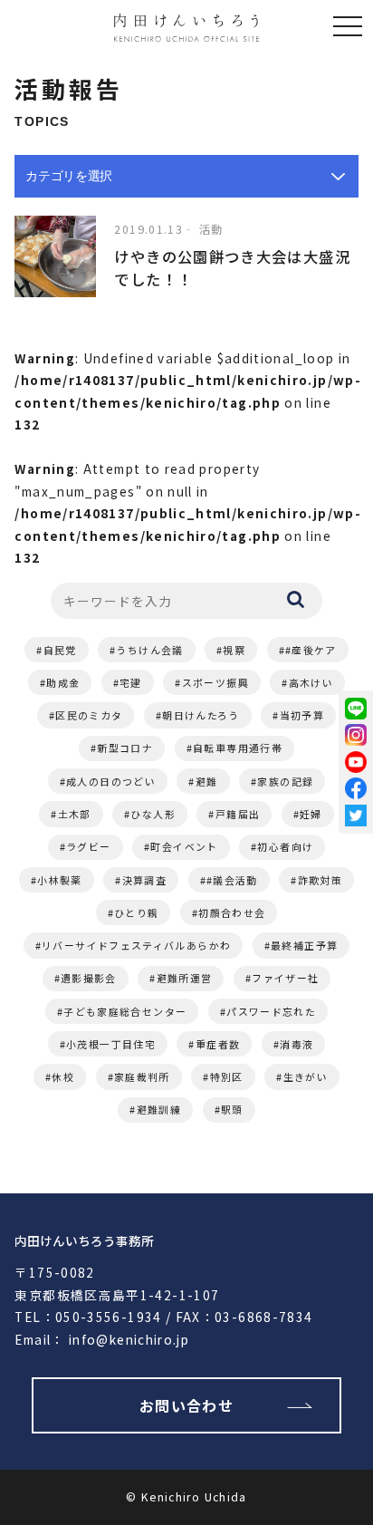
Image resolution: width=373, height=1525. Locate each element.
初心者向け (285, 846)
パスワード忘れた (271, 1011)
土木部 (74, 813)
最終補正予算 (304, 945)
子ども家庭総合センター (124, 1011)
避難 (207, 781)
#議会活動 (232, 880)
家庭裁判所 (142, 1076)
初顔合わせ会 (231, 912)
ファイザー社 (285, 977)
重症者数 (218, 1044)
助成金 (63, 682)
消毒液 (296, 1044)
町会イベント (183, 846)
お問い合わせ (186, 1405)
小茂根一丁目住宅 (111, 1044)
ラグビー (88, 846)
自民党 (60, 649)
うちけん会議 (149, 649)
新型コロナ (125, 747)
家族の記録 (285, 781)
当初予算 (302, 715)
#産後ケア (311, 649)
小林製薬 (59, 880)
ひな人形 (152, 813)
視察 (234, 649)
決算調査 (144, 880)
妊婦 (311, 813)
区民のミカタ (88, 715)
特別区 (227, 1076)
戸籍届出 (237, 813)
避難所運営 (185, 977)
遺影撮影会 (89, 977)
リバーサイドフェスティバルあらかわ (136, 945)
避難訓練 (159, 1109)
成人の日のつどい (111, 781)
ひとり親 (136, 912)
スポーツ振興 (215, 682)
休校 (63, 1076)
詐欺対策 (320, 880)
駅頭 (232, 1109)
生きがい (305, 1076)
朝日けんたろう (201, 715)
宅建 (131, 682)
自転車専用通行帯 (237, 747)
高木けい (311, 682)
